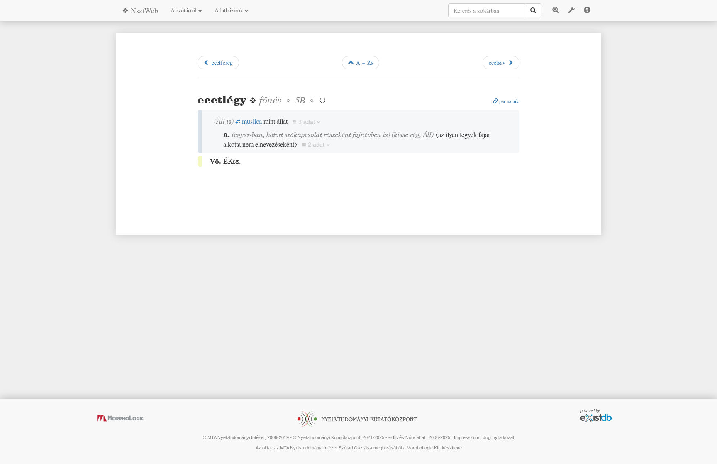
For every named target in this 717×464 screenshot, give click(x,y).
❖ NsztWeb (140, 10)
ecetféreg (221, 62)
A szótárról (184, 10)
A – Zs (363, 62)
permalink (508, 101)
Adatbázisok (230, 10)
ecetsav (498, 62)
